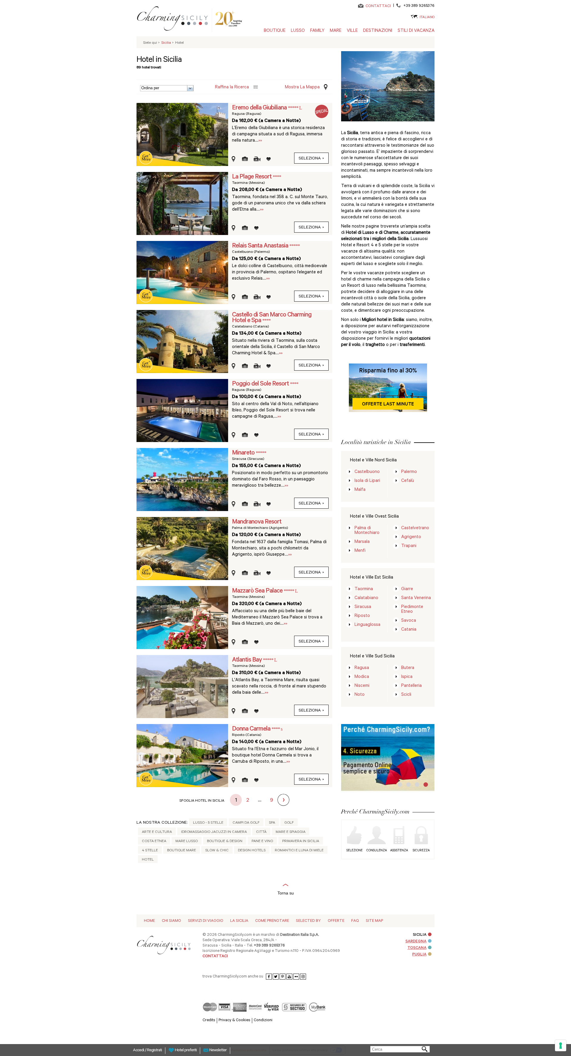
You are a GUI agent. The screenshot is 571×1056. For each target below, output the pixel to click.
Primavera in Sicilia (300, 841)
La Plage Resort (252, 177)
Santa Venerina (416, 598)
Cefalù (407, 481)
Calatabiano (366, 598)
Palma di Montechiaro (366, 531)
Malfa (359, 490)
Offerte (336, 921)
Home (149, 921)
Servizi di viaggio (205, 921)
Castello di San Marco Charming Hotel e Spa (271, 318)
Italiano (427, 18)
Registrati (154, 1050)
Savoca (408, 620)
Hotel (148, 860)
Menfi (359, 551)
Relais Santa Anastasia (260, 246)
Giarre (407, 589)
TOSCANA (416, 948)
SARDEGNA (415, 941)
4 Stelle (150, 851)
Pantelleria (411, 686)
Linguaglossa (367, 625)
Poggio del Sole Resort (261, 384)
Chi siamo (171, 921)
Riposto (362, 616)
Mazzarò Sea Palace (258, 591)
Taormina (363, 589)
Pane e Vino (262, 841)
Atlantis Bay (247, 660)
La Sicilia (239, 921)
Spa (272, 823)
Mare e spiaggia (290, 832)
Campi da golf (246, 823)
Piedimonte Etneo (412, 610)
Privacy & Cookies (234, 1020)
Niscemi (361, 686)
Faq (355, 921)
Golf (289, 823)
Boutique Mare (181, 851)
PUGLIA (419, 954)
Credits (209, 1020)
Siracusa (362, 607)
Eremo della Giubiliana (260, 108)
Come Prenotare (272, 921)
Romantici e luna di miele (299, 851)
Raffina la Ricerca (232, 87)
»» (260, 140)
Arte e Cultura (157, 832)
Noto (359, 695)
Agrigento (411, 537)
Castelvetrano (415, 528)
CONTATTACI (378, 6)
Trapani (408, 546)
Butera (407, 668)
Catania (408, 629)
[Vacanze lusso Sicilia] (175, 19)
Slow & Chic (217, 851)
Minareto (244, 453)
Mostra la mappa (302, 87)
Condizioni (263, 1020)
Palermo (409, 472)
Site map (374, 921)
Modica (361, 677)
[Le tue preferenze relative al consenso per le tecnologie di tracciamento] (560, 1045)
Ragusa (361, 668)
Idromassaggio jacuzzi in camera (214, 832)
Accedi (139, 1050)
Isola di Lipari (367, 481)
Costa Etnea (154, 841)
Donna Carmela (252, 729)
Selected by (308, 921)
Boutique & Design (224, 841)
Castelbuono (367, 472)
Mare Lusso (186, 841)
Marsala (362, 542)
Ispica (406, 677)
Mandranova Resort (256, 522)
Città (261, 832)
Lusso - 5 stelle (208, 823)
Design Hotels (252, 851)
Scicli (406, 695)
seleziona (310, 158)
